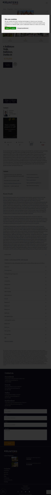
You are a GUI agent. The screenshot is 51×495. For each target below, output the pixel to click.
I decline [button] (13, 28)
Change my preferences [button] (22, 28)
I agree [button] (7, 28)
